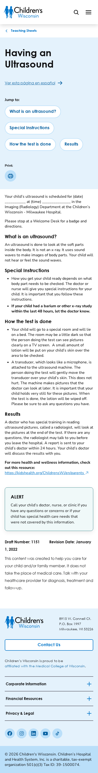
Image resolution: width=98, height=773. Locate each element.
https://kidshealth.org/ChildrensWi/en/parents (47, 473)
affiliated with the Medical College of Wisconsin (45, 666)
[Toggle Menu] (88, 12)
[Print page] (10, 176)
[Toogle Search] (76, 12)
